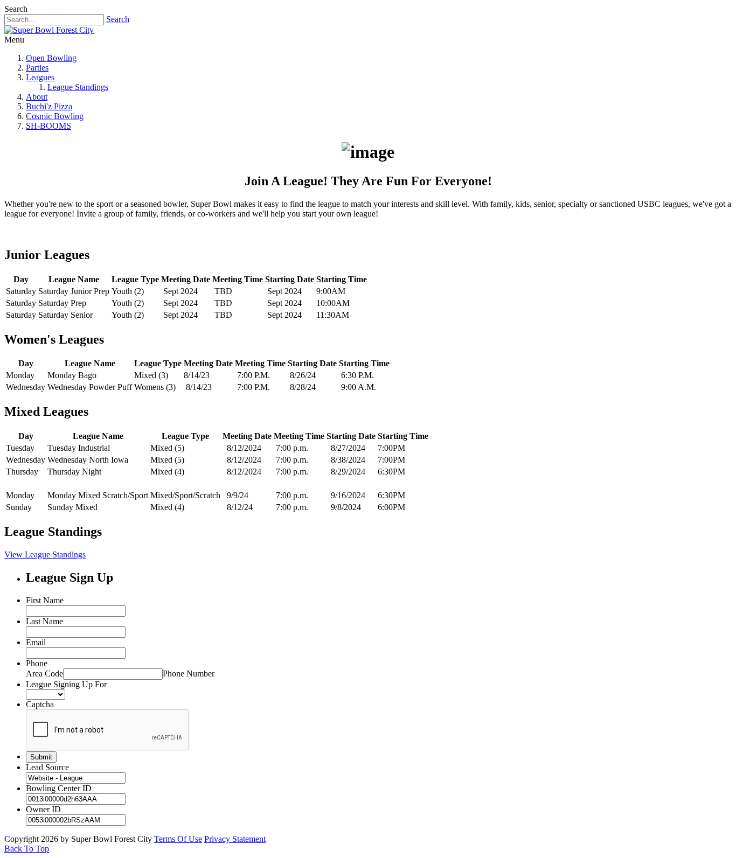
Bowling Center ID (59, 788)
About (36, 96)
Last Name (44, 621)
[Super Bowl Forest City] (49, 29)
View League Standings (45, 554)
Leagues (40, 77)
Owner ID (43, 809)
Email (36, 642)
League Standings (77, 87)
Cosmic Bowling (55, 116)
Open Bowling (51, 57)
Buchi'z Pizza (49, 106)
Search (117, 19)
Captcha (40, 704)
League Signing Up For (66, 684)
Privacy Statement (235, 838)
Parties (37, 67)
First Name (45, 600)
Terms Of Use (178, 838)
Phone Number (188, 673)
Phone (36, 663)
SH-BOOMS (48, 125)
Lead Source (47, 767)
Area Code (44, 673)
